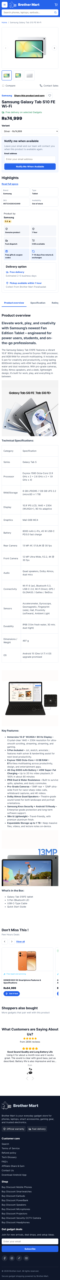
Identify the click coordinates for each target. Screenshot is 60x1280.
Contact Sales (51, 85)
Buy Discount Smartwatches (17, 1191)
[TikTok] (19, 1258)
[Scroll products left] (5, 941)
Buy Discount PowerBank (15, 1200)
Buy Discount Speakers (14, 1204)
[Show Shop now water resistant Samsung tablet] (30, 75)
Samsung (7, 95)
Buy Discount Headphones (16, 1222)
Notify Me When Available (30, 166)
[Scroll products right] (12, 941)
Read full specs (10, 184)
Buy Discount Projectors (14, 1213)
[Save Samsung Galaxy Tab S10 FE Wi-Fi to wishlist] (50, 95)
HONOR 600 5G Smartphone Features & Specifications (22, 981)
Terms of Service (11, 1148)
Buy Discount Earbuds (13, 1196)
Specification (37, 302)
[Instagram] (12, 1258)
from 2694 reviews (30, 1041)
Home (4, 22)
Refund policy (9, 1152)
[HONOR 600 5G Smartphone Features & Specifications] (27, 959)
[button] (28, 1078)
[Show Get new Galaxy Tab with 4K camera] (18, 75)
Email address (10, 153)
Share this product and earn (29, 95)
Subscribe (30, 1248)
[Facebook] (5, 1258)
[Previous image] (5, 48)
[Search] (55, 12)
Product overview (14, 302)
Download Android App (14, 1174)
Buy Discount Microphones (16, 1209)
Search (5, 1144)
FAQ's (5, 1161)
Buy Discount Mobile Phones (17, 1187)
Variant (6, 125)
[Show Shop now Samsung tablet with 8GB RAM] (7, 75)
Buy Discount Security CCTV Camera (21, 1218)
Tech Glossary (9, 1157)
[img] (30, 1038)
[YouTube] (26, 1258)
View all (20, 941)
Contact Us (8, 1170)
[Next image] (54, 48)
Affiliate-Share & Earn (13, 1166)
